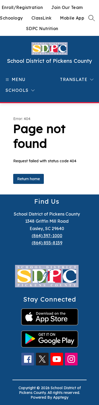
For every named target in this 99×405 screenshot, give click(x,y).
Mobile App (72, 18)
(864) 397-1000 (47, 235)
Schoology (11, 18)
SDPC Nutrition (42, 28)
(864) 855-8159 (47, 242)
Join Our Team (67, 7)
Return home (28, 179)
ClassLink (41, 18)
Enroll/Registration (22, 7)
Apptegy (60, 397)
